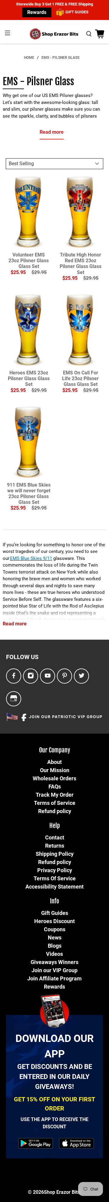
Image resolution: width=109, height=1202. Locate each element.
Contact (54, 837)
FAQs (54, 786)
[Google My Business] (13, 698)
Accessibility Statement (54, 886)
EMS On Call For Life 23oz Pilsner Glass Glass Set (80, 378)
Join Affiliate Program (54, 978)
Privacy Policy (54, 870)
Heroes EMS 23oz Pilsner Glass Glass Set (29, 378)
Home (29, 57)
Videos (54, 954)
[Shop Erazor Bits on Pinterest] (64, 675)
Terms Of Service (55, 878)
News (54, 937)
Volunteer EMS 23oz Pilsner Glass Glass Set (28, 260)
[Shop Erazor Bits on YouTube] (48, 675)
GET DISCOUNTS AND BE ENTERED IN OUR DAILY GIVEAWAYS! (54, 1076)
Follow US (22, 657)
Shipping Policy (55, 854)
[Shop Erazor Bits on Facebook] (14, 675)
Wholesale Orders (54, 778)
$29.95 (39, 272)
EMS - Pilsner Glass (60, 57)
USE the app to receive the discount (54, 1123)
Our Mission (54, 770)
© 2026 (36, 1192)
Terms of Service (54, 803)
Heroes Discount (54, 921)
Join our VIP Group (54, 970)
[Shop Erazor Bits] (54, 34)
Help (54, 825)
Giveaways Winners (54, 962)
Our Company (54, 750)
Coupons (54, 929)
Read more (52, 132)
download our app (54, 1046)
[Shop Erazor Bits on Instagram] (31, 675)
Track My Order (55, 795)
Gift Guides (54, 913)
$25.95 (18, 272)
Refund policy (54, 811)
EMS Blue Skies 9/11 (31, 558)
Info (54, 901)
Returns (54, 845)
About (54, 762)
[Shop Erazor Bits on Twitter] (81, 675)
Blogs (54, 946)
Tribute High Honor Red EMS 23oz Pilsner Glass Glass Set (80, 263)
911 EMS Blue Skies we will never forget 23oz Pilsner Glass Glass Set (29, 493)
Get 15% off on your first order (54, 1104)
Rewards (36, 12)
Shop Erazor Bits (62, 1192)
